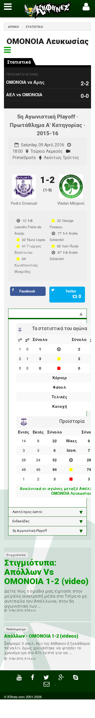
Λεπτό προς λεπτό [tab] (27, 512)
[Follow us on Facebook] (33, 676)
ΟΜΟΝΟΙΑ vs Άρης (25, 82)
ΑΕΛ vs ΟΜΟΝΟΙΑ (24, 94)
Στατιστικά (34, 27)
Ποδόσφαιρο (16, 629)
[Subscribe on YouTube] (20, 676)
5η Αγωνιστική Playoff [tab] (29, 531)
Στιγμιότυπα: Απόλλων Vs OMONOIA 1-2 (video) (46, 572)
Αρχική (13, 27)
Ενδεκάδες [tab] (21, 521)
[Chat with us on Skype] (76, 676)
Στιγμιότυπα (16, 555)
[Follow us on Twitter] (47, 676)
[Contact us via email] (47, 683)
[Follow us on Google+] (61, 676)
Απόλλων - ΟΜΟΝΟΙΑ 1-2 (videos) (41, 636)
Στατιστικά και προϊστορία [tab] (34, 313)
